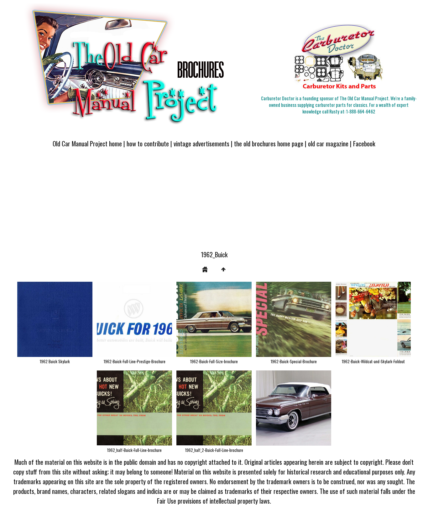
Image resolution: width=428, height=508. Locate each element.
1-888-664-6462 (360, 111)
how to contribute (148, 143)
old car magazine (328, 143)
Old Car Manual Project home (87, 143)
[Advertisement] (214, 203)
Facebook (364, 143)
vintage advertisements (201, 143)
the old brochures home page (268, 143)
